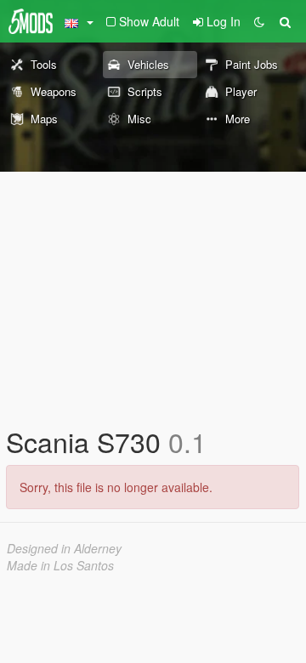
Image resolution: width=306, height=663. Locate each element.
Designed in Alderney (64, 548)
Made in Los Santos (60, 565)
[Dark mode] (259, 21)
